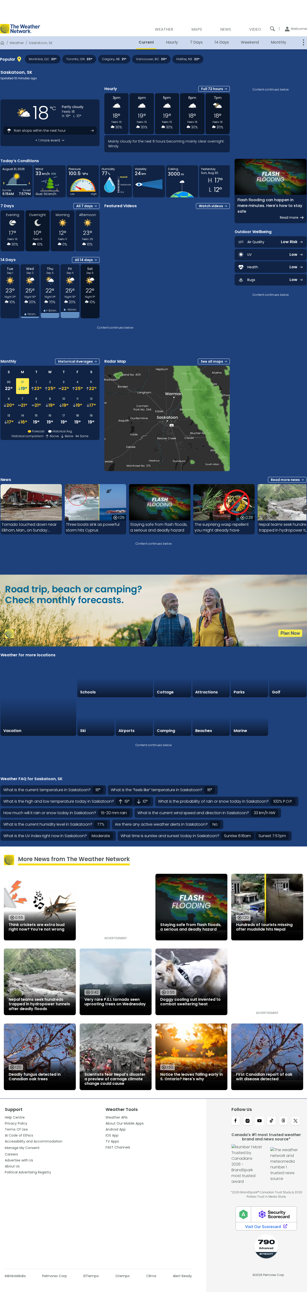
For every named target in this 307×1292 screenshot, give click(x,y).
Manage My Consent (22, 1148)
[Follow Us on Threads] (283, 1121)
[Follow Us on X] (295, 1121)
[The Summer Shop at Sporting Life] (288, 717)
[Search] (272, 28)
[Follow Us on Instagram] (248, 1121)
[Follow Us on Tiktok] (271, 1121)
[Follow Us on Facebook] (236, 1121)
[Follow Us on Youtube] (260, 1121)
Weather (17, 42)
